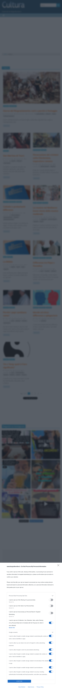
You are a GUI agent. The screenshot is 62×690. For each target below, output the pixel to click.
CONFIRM (19, 681)
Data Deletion (21, 687)
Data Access (31, 687)
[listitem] (31, 595)
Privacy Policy (40, 687)
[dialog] (31, 626)
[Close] (58, 565)
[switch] (51, 600)
